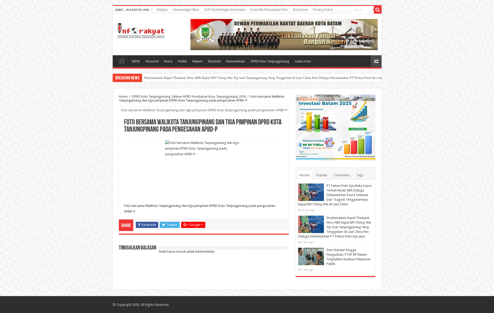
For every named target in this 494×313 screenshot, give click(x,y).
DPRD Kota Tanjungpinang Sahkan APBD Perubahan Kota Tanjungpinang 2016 (189, 96)
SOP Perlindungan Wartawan (224, 10)
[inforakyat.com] (141, 30)
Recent (305, 175)
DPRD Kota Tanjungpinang (270, 61)
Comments (342, 175)
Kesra (168, 61)
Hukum (197, 61)
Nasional (152, 61)
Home (122, 60)
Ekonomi (214, 61)
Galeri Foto (303, 61)
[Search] (378, 10)
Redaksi (162, 10)
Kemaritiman (235, 61)
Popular (322, 175)
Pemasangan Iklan (186, 10)
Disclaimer (300, 10)
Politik (182, 61)
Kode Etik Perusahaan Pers (269, 10)
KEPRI (136, 61)
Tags (360, 175)
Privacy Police (323, 10)
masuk (181, 251)
